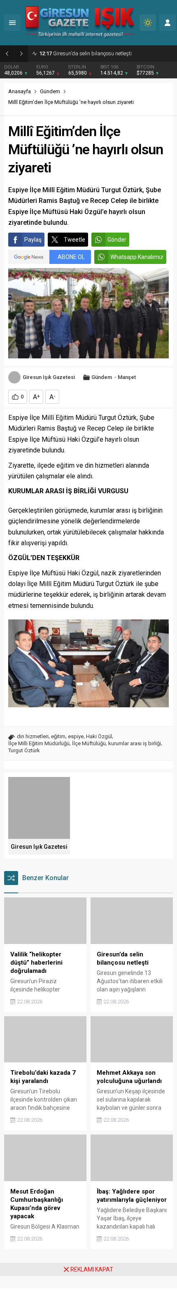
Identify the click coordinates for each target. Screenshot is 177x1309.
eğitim (58, 736)
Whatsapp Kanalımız (136, 257)
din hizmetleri (33, 736)
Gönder (116, 239)
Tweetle (74, 239)
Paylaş (33, 239)
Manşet (127, 377)
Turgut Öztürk (24, 750)
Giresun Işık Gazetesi (49, 377)
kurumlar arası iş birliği (134, 743)
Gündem (50, 91)
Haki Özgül (99, 736)
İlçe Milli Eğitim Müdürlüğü (39, 743)
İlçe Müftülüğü (89, 743)
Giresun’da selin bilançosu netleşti (85, 53)
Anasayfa (19, 91)
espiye (76, 736)
